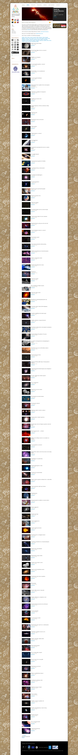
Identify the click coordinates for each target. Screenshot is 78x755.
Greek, (40, 38)
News (13, 29)
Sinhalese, (38, 40)
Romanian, (31, 40)
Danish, (32, 38)
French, (37, 38)
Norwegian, (46, 39)
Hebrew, (46, 38)
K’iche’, (27, 40)
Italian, (28, 37)
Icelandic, (28, 39)
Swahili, (45, 40)
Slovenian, (42, 40)
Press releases (14, 32)
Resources (39, 4)
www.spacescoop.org (44, 31)
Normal (23, 737)
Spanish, (35, 37)
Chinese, (27, 38)
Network (33, 4)
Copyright (23, 743)
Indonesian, (32, 39)
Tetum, (50, 40)
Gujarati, (43, 38)
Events (45, 4)
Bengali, (46, 37)
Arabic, (44, 37)
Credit (26, 743)
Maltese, (42, 39)
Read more (33, 45)
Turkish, (23, 41)
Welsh (37, 41)
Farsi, (35, 38)
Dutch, (26, 37)
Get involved (51, 4)
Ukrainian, (30, 41)
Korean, (39, 39)
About (23, 4)
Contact (58, 4)
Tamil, (48, 40)
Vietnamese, (34, 41)
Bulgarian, (24, 38)
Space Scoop (14, 31)
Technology (30, 743)
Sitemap (33, 743)
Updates (13, 30)
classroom (28, 29)
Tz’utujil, (26, 41)
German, (31, 37)
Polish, (38, 37)
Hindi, (49, 38)
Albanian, (41, 37)
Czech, (30, 38)
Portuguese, (24, 40)
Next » (25, 735)
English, (23, 37)
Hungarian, (24, 39)
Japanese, (36, 39)
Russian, (34, 40)
